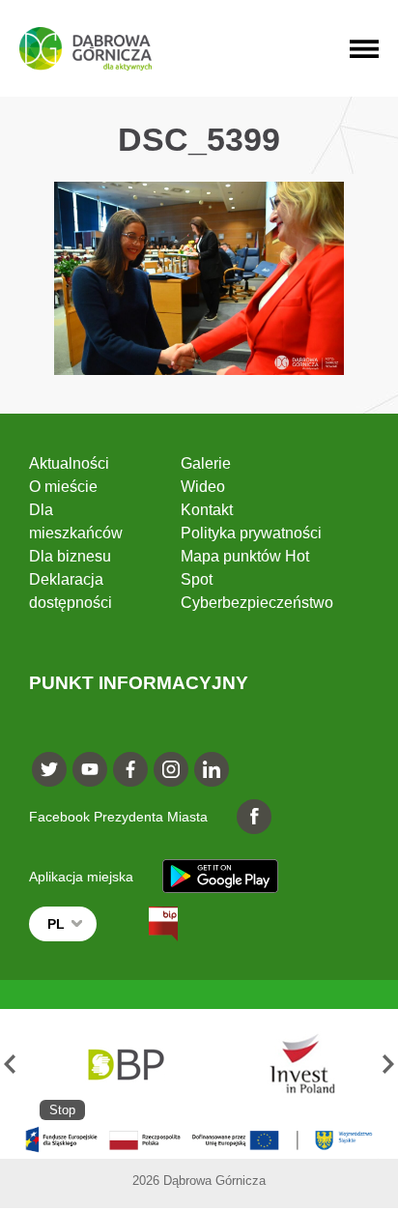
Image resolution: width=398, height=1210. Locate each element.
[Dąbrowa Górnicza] (85, 49)
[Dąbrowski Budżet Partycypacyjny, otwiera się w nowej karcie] (125, 1064)
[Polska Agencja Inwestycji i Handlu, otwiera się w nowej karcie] (294, 1064)
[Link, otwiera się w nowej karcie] (146, 924)
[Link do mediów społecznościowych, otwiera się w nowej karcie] (49, 769)
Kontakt (207, 510)
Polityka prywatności (251, 533)
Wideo (203, 486)
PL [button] (56, 924)
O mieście (63, 486)
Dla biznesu (70, 556)
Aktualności (69, 463)
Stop (62, 1110)
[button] (9, 1064)
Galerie (206, 463)
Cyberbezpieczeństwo (257, 602)
